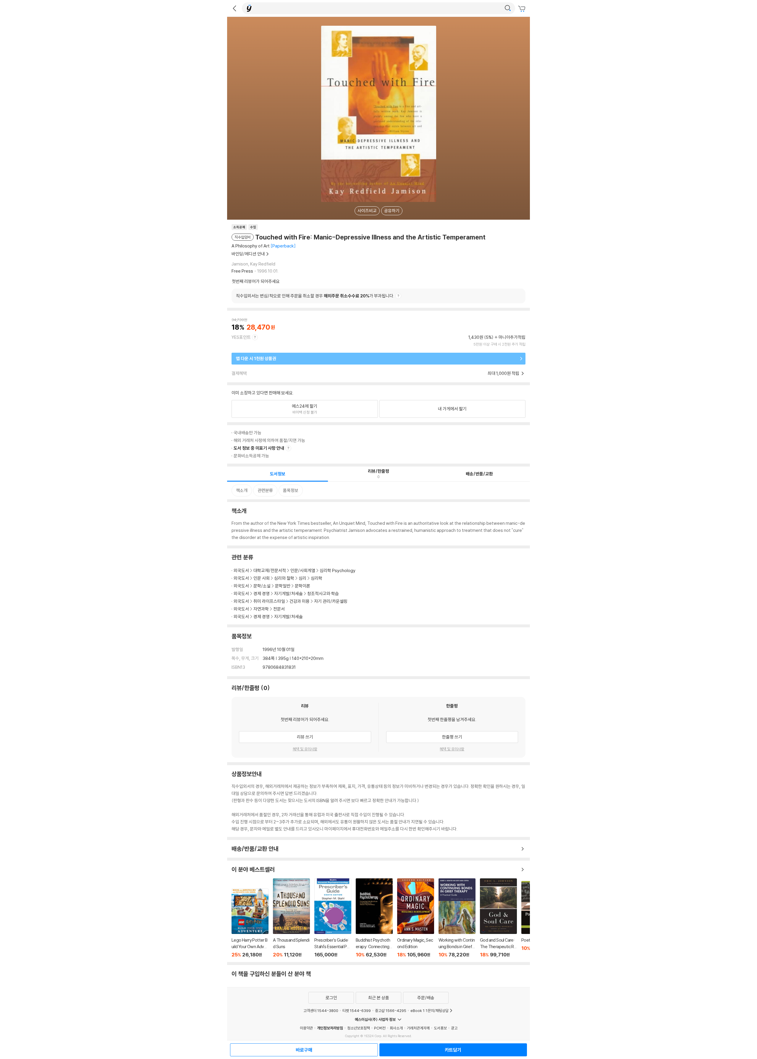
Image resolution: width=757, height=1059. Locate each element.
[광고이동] (507, 8)
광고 (454, 1028)
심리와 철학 (284, 578)
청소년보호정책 (358, 1028)
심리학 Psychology (337, 570)
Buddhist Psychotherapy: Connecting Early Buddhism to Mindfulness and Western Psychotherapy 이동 (374, 918)
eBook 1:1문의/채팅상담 (429, 1010)
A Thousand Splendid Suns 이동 (291, 918)
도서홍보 (440, 1028)
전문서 (279, 609)
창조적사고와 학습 (323, 593)
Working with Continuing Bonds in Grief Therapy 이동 (457, 918)
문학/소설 (262, 586)
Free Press (242, 271)
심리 (302, 578)
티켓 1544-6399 (356, 1010)
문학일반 (282, 586)
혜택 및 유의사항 (305, 749)
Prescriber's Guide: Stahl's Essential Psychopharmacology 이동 (332, 918)
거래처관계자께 (418, 1028)
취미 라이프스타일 (269, 601)
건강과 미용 (299, 601)
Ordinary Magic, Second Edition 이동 (415, 918)
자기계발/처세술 (288, 593)
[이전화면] (234, 8)
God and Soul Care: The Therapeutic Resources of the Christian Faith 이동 (498, 918)
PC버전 (380, 1028)
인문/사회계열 (302, 570)
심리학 (316, 578)
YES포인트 (241, 337)
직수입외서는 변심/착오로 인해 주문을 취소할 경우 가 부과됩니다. (315, 296)
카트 (522, 9)
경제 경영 (261, 593)
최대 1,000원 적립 (504, 373)
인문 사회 (261, 578)
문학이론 (302, 586)
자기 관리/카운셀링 (330, 601)
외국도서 (241, 570)
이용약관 (306, 1028)
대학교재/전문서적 (269, 570)
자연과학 (261, 609)
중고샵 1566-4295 (390, 1010)
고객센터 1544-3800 (320, 1010)
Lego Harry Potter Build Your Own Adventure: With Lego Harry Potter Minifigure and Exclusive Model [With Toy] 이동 (250, 923)
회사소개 (396, 1028)
